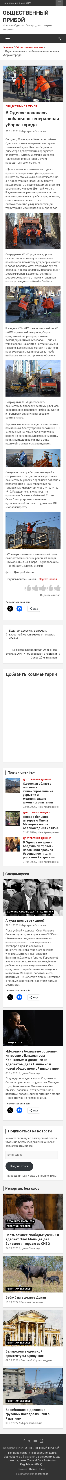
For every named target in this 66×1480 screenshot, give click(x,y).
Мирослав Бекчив (31, 1423)
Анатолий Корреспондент (36, 1360)
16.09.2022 (12, 1302)
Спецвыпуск (45, 911)
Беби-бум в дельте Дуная (26, 1297)
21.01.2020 (12, 131)
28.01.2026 (12, 925)
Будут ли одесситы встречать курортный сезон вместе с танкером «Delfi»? (32, 634)
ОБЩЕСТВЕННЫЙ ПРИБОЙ (42, 1448)
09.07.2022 (12, 1360)
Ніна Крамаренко (48, 806)
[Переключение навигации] (7, 38)
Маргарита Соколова (33, 131)
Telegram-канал (47, 579)
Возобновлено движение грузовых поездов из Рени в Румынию (28, 1414)
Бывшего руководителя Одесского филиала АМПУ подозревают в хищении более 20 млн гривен (31, 653)
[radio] (28, 588)
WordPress (41, 1474)
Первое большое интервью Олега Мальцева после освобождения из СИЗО (41, 822)
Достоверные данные (37, 779)
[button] (19, 457)
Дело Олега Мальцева (36, 812)
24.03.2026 (12, 1248)
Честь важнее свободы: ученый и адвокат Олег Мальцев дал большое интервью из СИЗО (32, 1239)
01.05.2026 (29, 832)
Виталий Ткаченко (32, 1302)
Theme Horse (37, 1469)
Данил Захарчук (30, 1073)
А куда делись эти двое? (25, 920)
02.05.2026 (29, 806)
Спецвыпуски (17, 874)
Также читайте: (21, 773)
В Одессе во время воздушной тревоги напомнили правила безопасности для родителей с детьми (39, 849)
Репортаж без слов (22, 1188)
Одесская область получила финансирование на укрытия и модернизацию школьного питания (38, 793)
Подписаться (19, 1166)
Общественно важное (21, 106)
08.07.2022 (12, 1423)
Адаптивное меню (59, 3)
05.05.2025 (12, 1073)
